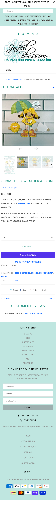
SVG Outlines (17, 16)
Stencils (28, 346)
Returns (47, 16)
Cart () (23, 24)
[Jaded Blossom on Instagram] (32, 34)
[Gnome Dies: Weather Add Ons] (28, 120)
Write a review (33, 313)
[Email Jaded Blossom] (37, 34)
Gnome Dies (23, 203)
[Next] (36, 149)
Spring (4, 277)
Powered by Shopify (39, 479)
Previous (6, 298)
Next (51, 298)
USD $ (27, 472)
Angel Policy (10, 20)
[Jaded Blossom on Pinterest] (28, 34)
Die (16, 281)
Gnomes (34, 273)
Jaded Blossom (9, 187)
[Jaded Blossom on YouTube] (23, 34)
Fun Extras (28, 350)
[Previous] (20, 149)
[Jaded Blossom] (28, 51)
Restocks (28, 363)
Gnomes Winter (46, 273)
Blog (7, 16)
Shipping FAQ (24, 20)
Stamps (28, 334)
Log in (35, 20)
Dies (17, 273)
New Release (28, 355)
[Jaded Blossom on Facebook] (18, 34)
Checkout (33, 24)
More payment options (28, 262)
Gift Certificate (33, 16)
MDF (28, 359)
